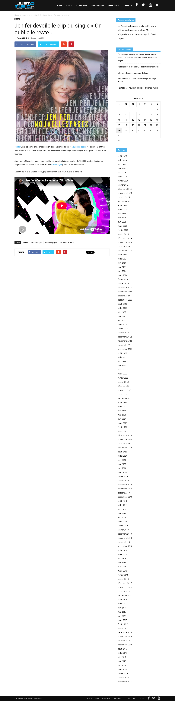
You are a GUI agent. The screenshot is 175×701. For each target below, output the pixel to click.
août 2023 (122, 304)
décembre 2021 (125, 386)
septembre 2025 (125, 201)
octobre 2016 (124, 640)
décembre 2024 (125, 238)
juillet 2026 (122, 160)
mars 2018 (122, 570)
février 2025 (123, 230)
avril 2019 (122, 517)
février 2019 (123, 525)
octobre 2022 (124, 345)
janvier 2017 (123, 628)
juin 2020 (122, 460)
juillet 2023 (122, 308)
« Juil (118, 140)
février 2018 (123, 575)
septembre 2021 (125, 398)
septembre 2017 (125, 595)
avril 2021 (122, 419)
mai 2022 (122, 365)
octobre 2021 (124, 394)
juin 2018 (122, 558)
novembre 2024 (125, 242)
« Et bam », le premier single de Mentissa (136, 30)
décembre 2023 (125, 287)
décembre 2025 (125, 189)
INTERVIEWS (81, 5)
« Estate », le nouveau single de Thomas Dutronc (138, 88)
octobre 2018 (124, 542)
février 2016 (123, 673)
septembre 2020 (125, 447)
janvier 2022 (123, 382)
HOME (59, 5)
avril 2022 (122, 369)
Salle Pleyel (56, 164)
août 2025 (122, 205)
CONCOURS (113, 5)
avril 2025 (122, 221)
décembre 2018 (125, 534)
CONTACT (127, 5)
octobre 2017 (124, 591)
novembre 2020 (125, 439)
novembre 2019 (125, 488)
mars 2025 (122, 226)
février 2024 (123, 279)
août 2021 (122, 402)
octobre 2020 (124, 443)
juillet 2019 (122, 505)
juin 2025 (122, 213)
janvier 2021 (123, 431)
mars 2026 (122, 176)
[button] (157, 5)
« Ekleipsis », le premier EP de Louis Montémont (138, 67)
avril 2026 (122, 172)
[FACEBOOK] (136, 5)
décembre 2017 (125, 583)
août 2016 (122, 648)
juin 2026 (122, 164)
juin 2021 (122, 410)
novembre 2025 (125, 193)
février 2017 (123, 624)
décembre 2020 (125, 435)
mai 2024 (122, 267)
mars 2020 (122, 472)
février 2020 (123, 476)
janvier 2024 (123, 283)
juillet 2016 (122, 653)
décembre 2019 (125, 484)
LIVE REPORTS (97, 5)
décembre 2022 (125, 336)
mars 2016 (122, 669)
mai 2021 (122, 414)
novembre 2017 (125, 587)
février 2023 (123, 328)
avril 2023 (122, 320)
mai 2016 (122, 661)
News (17, 19)
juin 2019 (122, 509)
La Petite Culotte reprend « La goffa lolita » (137, 26)
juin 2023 (122, 312)
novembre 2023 (125, 291)
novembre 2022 (125, 341)
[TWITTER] (143, 5)
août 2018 (122, 550)
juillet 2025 (122, 209)
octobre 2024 (124, 246)
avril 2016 (122, 665)
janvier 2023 (123, 332)
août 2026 (122, 156)
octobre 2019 (124, 492)
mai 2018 (122, 562)
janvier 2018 (123, 579)
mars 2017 (122, 620)
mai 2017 (122, 612)
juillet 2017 (122, 603)
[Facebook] (148, 698)
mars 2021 (122, 423)
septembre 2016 (125, 644)
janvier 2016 (123, 677)
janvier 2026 (123, 185)
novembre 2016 (125, 636)
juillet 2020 (122, 456)
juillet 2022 (122, 357)
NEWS (69, 5)
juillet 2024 (122, 258)
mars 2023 (122, 324)
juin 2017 (122, 607)
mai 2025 (122, 217)
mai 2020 (122, 464)
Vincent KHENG (23, 38)
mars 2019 (122, 521)
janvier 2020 (123, 480)
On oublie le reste (67, 242)
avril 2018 (122, 566)
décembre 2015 (125, 681)
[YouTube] (159, 698)
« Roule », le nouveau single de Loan (133, 73)
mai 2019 (122, 513)
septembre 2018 (125, 546)
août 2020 (122, 451)
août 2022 (122, 353)
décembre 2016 (125, 632)
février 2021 (123, 427)
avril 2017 (122, 616)
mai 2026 (122, 168)
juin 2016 (122, 657)
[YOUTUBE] (150, 5)
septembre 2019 (125, 497)
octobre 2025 (124, 197)
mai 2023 (122, 316)
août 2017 (122, 599)
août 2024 (122, 254)
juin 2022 (122, 361)
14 (145, 120)
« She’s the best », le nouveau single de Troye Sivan (137, 80)
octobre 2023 (124, 295)
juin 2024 (122, 263)
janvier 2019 (123, 529)
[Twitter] (153, 698)
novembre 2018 (125, 538)
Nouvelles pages (79, 147)
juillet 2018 (122, 554)
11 (126, 120)
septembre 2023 (125, 299)
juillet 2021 (122, 406)
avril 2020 (122, 468)
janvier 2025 (123, 234)
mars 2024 (122, 275)
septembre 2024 (125, 250)
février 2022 (123, 378)
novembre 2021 (125, 390)
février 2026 (123, 180)
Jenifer (17, 147)
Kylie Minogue (36, 242)
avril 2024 (122, 271)
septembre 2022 (125, 349)
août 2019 (122, 501)
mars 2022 (122, 373)
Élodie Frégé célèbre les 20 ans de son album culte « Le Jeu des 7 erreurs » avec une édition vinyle (137, 58)
